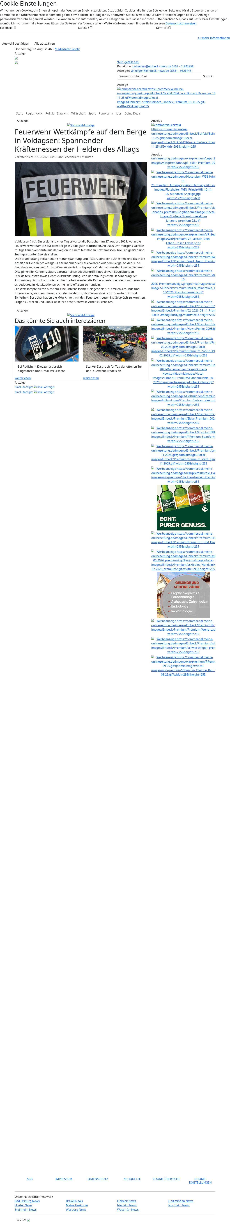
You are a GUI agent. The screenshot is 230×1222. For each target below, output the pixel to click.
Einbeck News (126, 1201)
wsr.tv (76, 49)
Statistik (83, 28)
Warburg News (76, 1210)
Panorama (106, 113)
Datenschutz (98, 1179)
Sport (92, 113)
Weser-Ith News (128, 1210)
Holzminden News (180, 1201)
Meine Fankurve (77, 1205)
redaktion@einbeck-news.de (151, 66)
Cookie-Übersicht (166, 1179)
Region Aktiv (34, 113)
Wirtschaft (78, 113)
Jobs (119, 113)
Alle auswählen (44, 43)
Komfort (162, 28)
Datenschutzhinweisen (181, 23)
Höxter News (23, 1205)
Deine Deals (133, 113)
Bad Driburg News (27, 1201)
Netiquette (132, 1179)
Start (19, 113)
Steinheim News (26, 1210)
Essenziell (6, 28)
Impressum (63, 1179)
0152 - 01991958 (183, 66)
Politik (49, 113)
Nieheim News (127, 1205)
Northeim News (179, 1205)
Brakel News (74, 1201)
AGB (30, 1179)
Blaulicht (62, 113)
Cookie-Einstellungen (200, 1180)
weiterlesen (23, 378)
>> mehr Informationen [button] (214, 38)
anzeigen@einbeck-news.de (150, 71)
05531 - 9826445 (180, 71)
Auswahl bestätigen (15, 43)
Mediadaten (63, 49)
